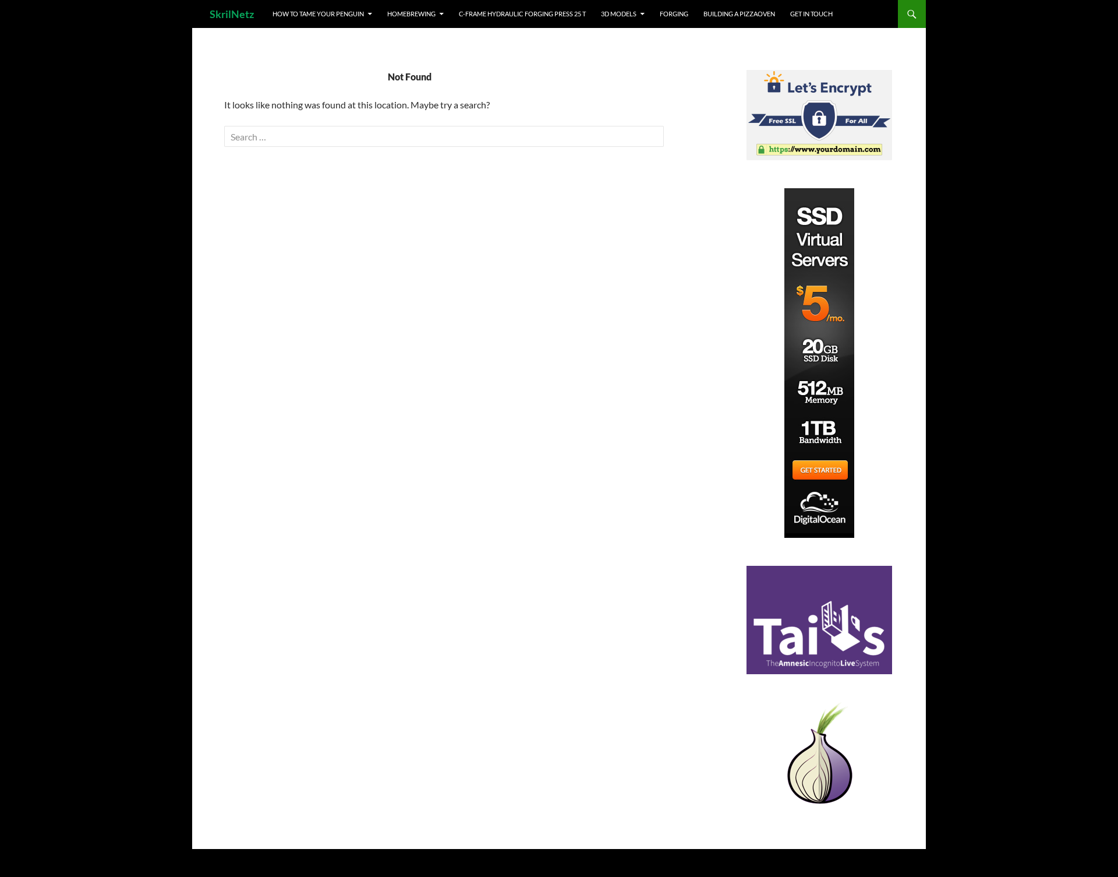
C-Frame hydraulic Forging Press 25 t (522, 13)
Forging (674, 13)
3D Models (618, 13)
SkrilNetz (232, 14)
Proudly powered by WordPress (258, 862)
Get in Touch (811, 13)
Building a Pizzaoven (739, 13)
